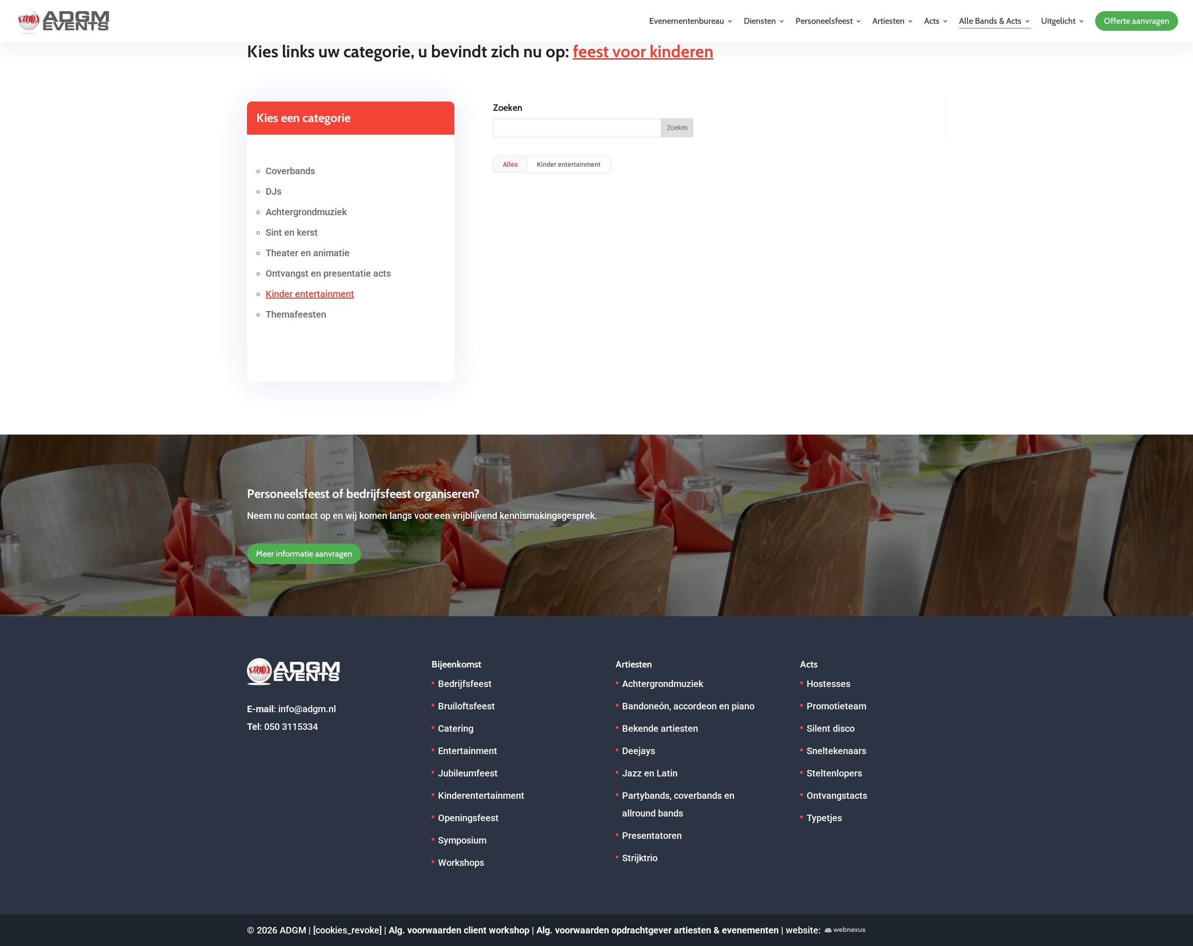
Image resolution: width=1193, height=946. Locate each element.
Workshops (461, 862)
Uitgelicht (1058, 21)
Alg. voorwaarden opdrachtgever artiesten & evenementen (657, 930)
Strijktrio (640, 858)
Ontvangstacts (837, 795)
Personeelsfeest (824, 21)
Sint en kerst (292, 232)
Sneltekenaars (836, 750)
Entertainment (467, 750)
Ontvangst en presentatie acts (328, 273)
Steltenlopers (834, 773)
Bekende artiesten (660, 728)
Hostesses (828, 683)
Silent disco (831, 728)
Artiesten (888, 21)
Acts (931, 21)
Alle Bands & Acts (990, 21)
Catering (455, 728)
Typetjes (824, 817)
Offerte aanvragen (1136, 21)
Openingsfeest (468, 817)
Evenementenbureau (686, 21)
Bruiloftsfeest (466, 706)
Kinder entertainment (310, 293)
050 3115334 (291, 726)
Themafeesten (296, 314)
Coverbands (290, 171)
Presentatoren (652, 835)
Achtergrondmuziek (306, 212)
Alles (510, 164)
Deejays (638, 750)
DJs (273, 191)
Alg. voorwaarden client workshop (459, 930)
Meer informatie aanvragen (304, 554)
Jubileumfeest (468, 773)
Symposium (462, 840)
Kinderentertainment (481, 795)
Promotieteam (836, 706)
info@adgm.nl (307, 709)
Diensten (760, 21)
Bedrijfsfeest (465, 683)
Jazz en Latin (650, 773)
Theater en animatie (308, 253)
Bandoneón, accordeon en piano (688, 706)
